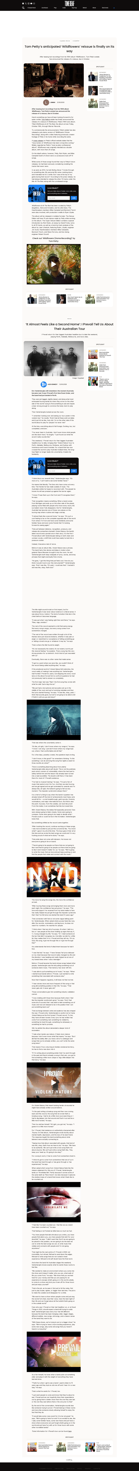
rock (69, 319)
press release (38, 141)
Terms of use (70, 1468)
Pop (55, 8)
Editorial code (59, 1468)
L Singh (52, 102)
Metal (85, 8)
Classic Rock (32, 8)
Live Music (45, 8)
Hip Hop (74, 8)
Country (76, 41)
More (94, 8)
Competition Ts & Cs (45, 1468)
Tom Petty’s (46, 119)
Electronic (105, 8)
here (69, 1431)
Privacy (79, 1468)
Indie (64, 8)
